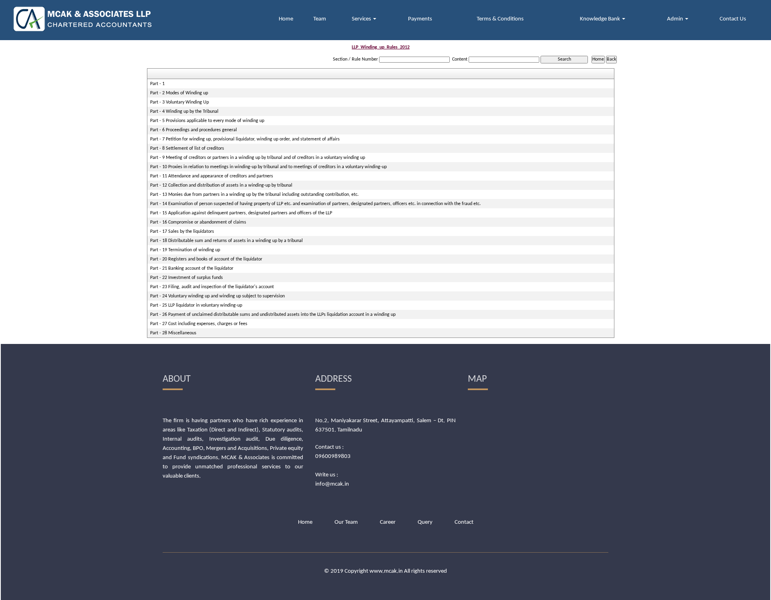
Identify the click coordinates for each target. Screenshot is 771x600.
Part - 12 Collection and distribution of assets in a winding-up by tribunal (221, 185)
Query (425, 522)
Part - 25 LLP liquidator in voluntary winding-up (196, 305)
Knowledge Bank (600, 19)
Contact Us (733, 19)
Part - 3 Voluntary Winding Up (179, 102)
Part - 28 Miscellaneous (173, 333)
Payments (420, 19)
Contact (464, 522)
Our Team (346, 522)
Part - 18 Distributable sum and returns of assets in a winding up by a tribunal (226, 240)
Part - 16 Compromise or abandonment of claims (198, 222)
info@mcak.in (332, 484)
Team (319, 19)
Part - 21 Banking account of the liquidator (191, 268)
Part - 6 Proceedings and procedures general (193, 130)
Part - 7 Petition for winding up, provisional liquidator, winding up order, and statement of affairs (245, 139)
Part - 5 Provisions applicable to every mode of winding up (207, 120)
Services (362, 19)
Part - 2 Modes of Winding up (179, 93)
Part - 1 (157, 83)
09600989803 (333, 457)
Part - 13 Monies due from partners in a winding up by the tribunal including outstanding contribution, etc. (254, 194)
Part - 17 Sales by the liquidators (182, 231)
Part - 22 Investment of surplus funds (186, 277)
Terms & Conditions (500, 19)
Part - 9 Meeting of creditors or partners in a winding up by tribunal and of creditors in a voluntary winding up (257, 157)
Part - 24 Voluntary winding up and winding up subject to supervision (217, 296)
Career (388, 522)
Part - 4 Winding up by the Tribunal (184, 111)
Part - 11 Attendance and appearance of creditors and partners (211, 176)
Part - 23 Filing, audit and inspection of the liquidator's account (212, 287)
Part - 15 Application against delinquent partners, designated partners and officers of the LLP (241, 213)
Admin (675, 19)
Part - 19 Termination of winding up (185, 250)
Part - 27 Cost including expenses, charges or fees (198, 323)
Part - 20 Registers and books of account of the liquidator (206, 259)
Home (286, 19)
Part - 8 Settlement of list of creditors (187, 148)
